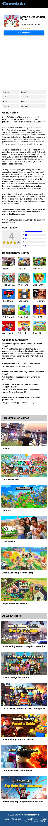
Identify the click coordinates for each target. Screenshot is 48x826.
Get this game (24, 33)
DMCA (42, 821)
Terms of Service (32, 819)
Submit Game (17, 819)
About (7, 819)
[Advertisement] (24, 62)
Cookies (34, 821)
